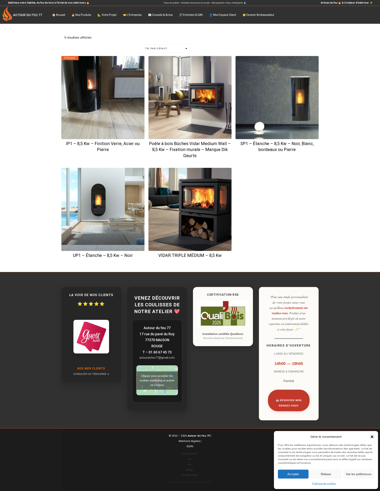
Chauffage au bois (190, 475)
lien (189, 464)
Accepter (293, 474)
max (190, 459)
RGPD (190, 446)
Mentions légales (189, 441)
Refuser (326, 474)
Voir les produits (192, 132)
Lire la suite (279, 132)
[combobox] (165, 48)
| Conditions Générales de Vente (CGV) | (190, 482)
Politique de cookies (324, 483)
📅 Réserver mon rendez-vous (289, 403)
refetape (189, 470)
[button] (372, 437)
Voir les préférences (358, 474)
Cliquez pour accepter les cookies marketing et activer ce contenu (157, 380)
